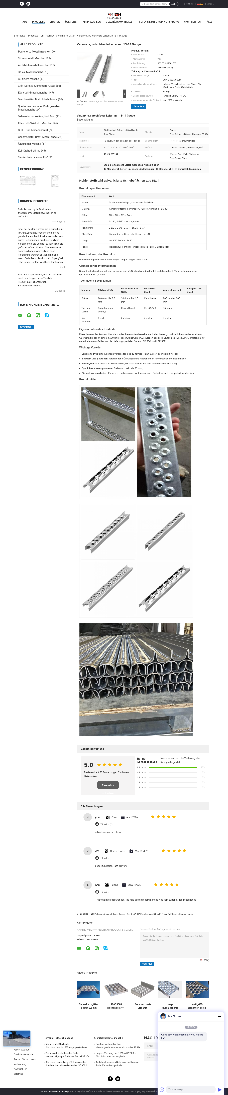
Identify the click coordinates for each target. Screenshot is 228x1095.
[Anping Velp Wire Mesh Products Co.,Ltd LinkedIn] (28, 4)
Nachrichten (192, 22)
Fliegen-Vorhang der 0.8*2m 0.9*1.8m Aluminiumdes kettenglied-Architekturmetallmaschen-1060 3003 (116, 1055)
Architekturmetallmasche (33, 65)
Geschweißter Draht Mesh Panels (37, 99)
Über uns (70, 22)
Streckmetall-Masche (31, 58)
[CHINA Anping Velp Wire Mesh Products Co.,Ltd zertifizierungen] (27, 181)
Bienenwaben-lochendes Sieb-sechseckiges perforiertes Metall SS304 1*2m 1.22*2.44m (67, 1055)
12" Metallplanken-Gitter (147, 914)
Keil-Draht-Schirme (29, 150)
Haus (24, 22)
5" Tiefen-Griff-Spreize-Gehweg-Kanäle (176, 914)
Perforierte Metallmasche (33, 51)
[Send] (219, 1089)
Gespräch (188, 4)
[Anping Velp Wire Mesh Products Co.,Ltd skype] (49, 315)
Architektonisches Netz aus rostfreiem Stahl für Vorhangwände (117, 1064)
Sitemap (18, 1073)
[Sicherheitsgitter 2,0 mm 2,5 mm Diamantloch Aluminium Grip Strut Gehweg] (88, 989)
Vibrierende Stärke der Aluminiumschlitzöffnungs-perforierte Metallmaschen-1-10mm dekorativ (66, 1046)
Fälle (209, 22)
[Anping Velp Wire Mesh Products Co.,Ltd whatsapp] (31, 315)
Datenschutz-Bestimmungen (54, 1091)
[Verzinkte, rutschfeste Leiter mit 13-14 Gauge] (100, 69)
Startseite (19, 35)
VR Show (55, 22)
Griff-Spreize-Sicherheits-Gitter (58, 35)
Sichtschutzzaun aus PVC (33, 157)
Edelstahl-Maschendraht (32, 92)
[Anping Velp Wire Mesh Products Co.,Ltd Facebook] (22, 4)
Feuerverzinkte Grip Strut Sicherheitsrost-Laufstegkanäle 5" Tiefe (143, 1006)
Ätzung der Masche (29, 143)
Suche (174, 4)
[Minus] (220, 1016)
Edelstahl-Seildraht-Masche (34, 123)
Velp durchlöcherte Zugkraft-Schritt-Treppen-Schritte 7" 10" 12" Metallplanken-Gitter (170, 1006)
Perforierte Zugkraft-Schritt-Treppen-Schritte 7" (115, 914)
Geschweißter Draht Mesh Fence (37, 137)
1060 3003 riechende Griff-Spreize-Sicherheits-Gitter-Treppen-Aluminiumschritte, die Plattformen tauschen (116, 1006)
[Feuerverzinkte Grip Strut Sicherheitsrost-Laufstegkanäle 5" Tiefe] (143, 989)
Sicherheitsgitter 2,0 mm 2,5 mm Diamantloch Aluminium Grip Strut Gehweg (88, 1006)
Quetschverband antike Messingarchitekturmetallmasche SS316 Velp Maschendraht (118, 1046)
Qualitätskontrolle (119, 22)
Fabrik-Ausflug (91, 22)
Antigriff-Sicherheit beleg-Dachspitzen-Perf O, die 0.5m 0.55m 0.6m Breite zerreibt (197, 1006)
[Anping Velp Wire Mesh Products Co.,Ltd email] (22, 315)
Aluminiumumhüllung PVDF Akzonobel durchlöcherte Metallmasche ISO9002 (66, 1064)
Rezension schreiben (108, 786)
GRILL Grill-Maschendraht (33, 130)
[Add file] (162, 1089)
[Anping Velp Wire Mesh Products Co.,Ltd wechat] (40, 315)
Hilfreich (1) (106, 858)
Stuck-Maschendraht (30, 72)
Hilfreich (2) (106, 824)
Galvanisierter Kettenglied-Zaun (36, 116)
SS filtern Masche (28, 79)
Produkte (38, 22)
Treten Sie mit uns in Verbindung (158, 22)
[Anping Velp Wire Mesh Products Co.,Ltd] (114, 14)
